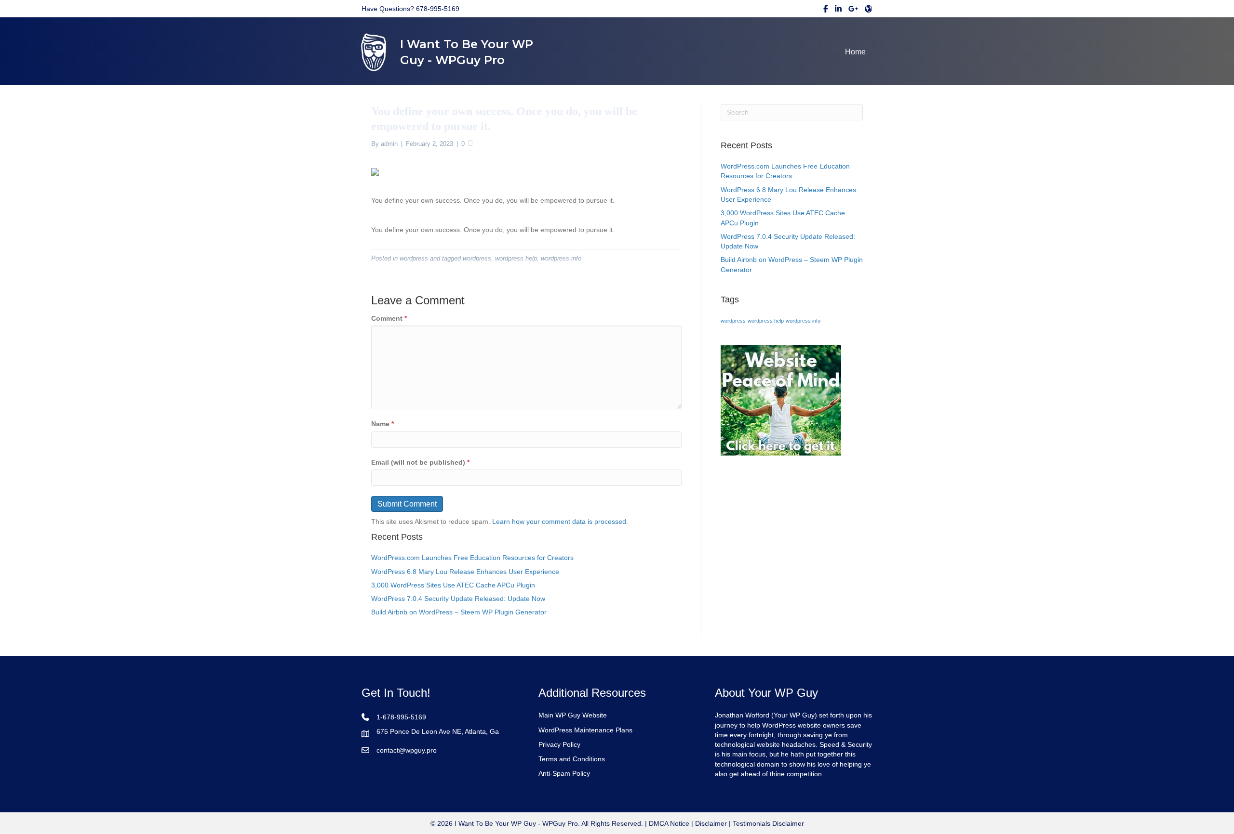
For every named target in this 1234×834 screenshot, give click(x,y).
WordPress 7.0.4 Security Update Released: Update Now (458, 598)
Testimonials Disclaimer (768, 823)
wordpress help (516, 258)
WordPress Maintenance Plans (585, 730)
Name (382, 424)
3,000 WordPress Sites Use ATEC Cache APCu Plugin (453, 585)
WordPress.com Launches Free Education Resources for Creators (472, 557)
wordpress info (561, 258)
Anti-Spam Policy (564, 773)
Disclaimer (711, 823)
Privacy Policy (559, 744)
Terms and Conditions (571, 759)
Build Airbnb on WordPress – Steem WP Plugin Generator (459, 612)
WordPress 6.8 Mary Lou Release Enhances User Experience (465, 571)
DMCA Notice (668, 823)
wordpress (414, 258)
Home (855, 52)
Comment (389, 318)
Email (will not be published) (420, 462)
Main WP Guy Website (572, 715)
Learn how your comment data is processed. (560, 521)
